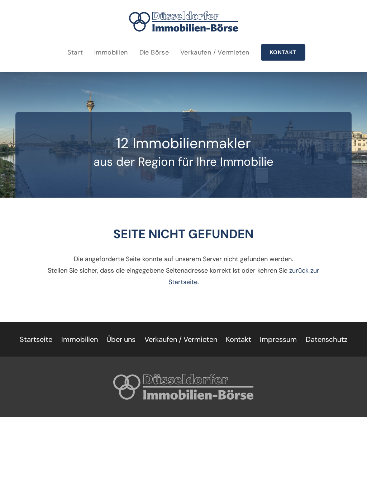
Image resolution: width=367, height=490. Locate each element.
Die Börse (154, 52)
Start (75, 52)
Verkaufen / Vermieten (214, 52)
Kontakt (283, 52)
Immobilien (111, 52)
